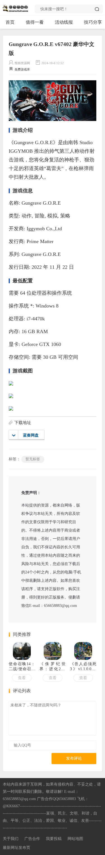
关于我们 (10, 839)
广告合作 (32, 839)
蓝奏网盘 (31, 435)
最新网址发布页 (16, 848)
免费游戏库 (22, 69)
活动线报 (64, 22)
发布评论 (74, 758)
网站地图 (75, 839)
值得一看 (35, 22)
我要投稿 (54, 839)
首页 (10, 22)
